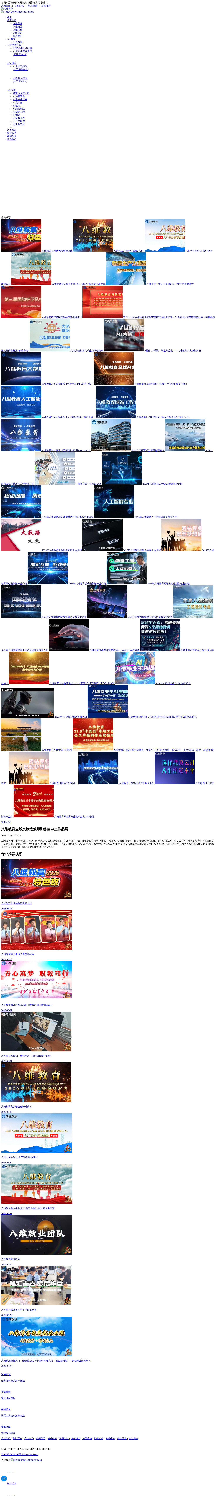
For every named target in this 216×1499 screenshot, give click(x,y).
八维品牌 (17, 23)
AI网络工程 (19, 112)
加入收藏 (32, 5)
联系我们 (11, 139)
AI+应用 (11, 90)
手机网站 (19, 5)
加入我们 (17, 36)
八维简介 (6, 1438)
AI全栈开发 (19, 118)
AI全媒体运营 (20, 99)
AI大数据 (17, 42)
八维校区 (17, 26)
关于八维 (11, 20)
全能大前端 (19, 109)
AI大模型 (12, 63)
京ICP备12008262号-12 (12, 1454)
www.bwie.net (31, 1454)
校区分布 (87, 1438)
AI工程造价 (19, 124)
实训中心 (29, 1438)
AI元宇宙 (17, 102)
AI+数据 (11, 39)
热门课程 (17, 1438)
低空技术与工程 (21, 93)
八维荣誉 (17, 29)
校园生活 (64, 1438)
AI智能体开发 (14, 45)
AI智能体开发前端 (22, 48)
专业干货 (133, 1438)
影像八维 (98, 1438)
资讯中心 (110, 1438)
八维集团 (6, 5)
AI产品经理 (19, 121)
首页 (9, 17)
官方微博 (46, 5)
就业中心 (52, 1438)
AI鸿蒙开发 (19, 96)
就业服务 (11, 133)
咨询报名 (11, 136)
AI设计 (16, 105)
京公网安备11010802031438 (28, 1460)
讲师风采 (40, 1438)
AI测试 (16, 115)
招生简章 (122, 1438)
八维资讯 (17, 33)
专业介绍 (6, 822)
